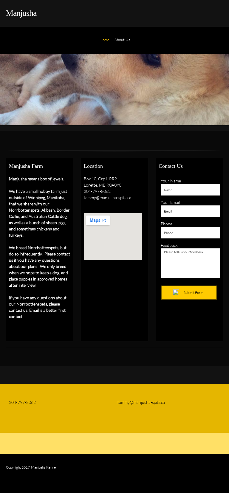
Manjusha (21, 13)
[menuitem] (105, 43)
